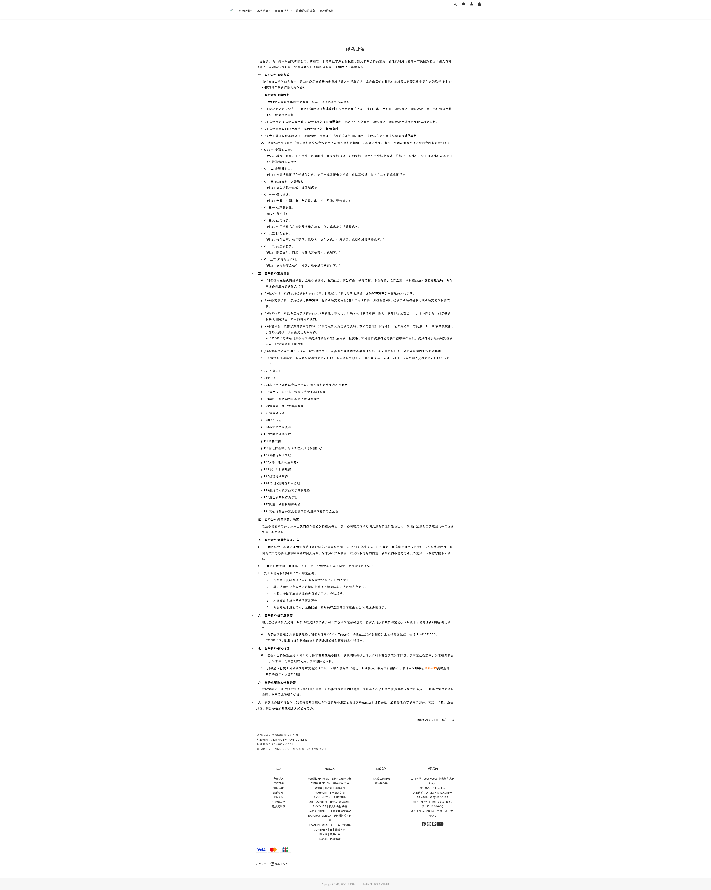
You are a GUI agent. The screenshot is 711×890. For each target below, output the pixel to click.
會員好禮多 (282, 11)
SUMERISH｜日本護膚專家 (329, 829)
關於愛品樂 (326, 11)
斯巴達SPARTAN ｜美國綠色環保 (330, 783)
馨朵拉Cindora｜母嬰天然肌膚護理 (329, 802)
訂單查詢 (278, 783)
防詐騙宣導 (278, 802)
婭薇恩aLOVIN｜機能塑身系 (330, 797)
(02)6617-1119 (439, 797)
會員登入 (278, 778)
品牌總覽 (262, 11)
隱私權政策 (381, 783)
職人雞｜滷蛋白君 (329, 834)
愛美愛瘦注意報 (306, 11)
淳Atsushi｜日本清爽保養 (330, 792)
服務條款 (278, 792)
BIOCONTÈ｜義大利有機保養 (330, 806)
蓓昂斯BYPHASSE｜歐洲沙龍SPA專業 (330, 778)
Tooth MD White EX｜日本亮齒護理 (330, 825)
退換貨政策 (278, 806)
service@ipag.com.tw (289, 739)
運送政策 (278, 788)
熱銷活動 (245, 11)
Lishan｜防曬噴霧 (330, 839)
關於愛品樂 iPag (381, 778)
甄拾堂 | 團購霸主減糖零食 (330, 788)
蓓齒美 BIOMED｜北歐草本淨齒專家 (330, 811)
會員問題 (278, 797)
